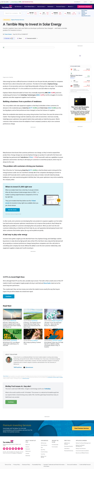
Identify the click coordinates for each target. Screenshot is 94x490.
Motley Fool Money (43, 457)
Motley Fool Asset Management (83, 443)
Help (91, 1)
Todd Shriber (34, 320)
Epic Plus (43, 449)
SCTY (30, 108)
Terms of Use (8, 464)
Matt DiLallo (13, 320)
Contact (27, 453)
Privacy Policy (16, 464)
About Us (28, 444)
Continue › (9, 296)
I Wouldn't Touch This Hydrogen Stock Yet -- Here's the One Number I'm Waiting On (52, 324)
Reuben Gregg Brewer (57, 320)
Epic (42, 447)
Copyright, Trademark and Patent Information (54, 464)
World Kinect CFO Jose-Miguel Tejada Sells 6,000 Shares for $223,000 (11, 344)
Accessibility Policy (36, 464)
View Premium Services (81, 428)
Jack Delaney (14, 340)
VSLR (49, 108)
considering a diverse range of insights (55, 377)
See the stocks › (12, 209)
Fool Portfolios (44, 451)
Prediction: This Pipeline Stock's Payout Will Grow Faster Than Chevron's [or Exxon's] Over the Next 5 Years (32, 325)
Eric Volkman (34, 340)
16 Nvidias (47, 389)
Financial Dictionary (68, 450)
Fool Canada (55, 446)
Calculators (66, 448)
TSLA (31, 157)
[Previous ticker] (24, 13)
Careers (27, 446)
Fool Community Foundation (82, 450)
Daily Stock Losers (86, 15)
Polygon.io (20, 453)
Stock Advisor (44, 445)
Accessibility (77, 1)
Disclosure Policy (26, 464)
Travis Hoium (8, 34)
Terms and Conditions (72, 464)
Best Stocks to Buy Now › (85, 6)
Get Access (72, 77)
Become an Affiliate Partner (82, 452)
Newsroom (28, 451)
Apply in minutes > (80, 119)
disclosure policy (25, 378)
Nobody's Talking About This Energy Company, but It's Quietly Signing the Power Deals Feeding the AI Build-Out (12, 325)
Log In (85, 1)
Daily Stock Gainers (84, 14)
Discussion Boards (68, 446)
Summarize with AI (31, 38)
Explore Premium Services (17, 19)
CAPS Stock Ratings (67, 443)
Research (28, 449)
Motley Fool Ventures (81, 448)
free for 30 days (17, 377)
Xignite (14, 453)
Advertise (28, 455)
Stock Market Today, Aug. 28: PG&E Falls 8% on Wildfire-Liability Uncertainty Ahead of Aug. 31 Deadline (53, 345)
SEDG (38, 95)
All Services (43, 443)
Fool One (43, 454)
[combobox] (13, 13)
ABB (49, 92)
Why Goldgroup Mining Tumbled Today (32, 343)
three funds (47, 283)
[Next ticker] (79, 13)
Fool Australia (55, 444)
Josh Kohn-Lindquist (57, 340)
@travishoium (29, 367)
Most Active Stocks (84, 11)
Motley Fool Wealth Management (80, 446)
